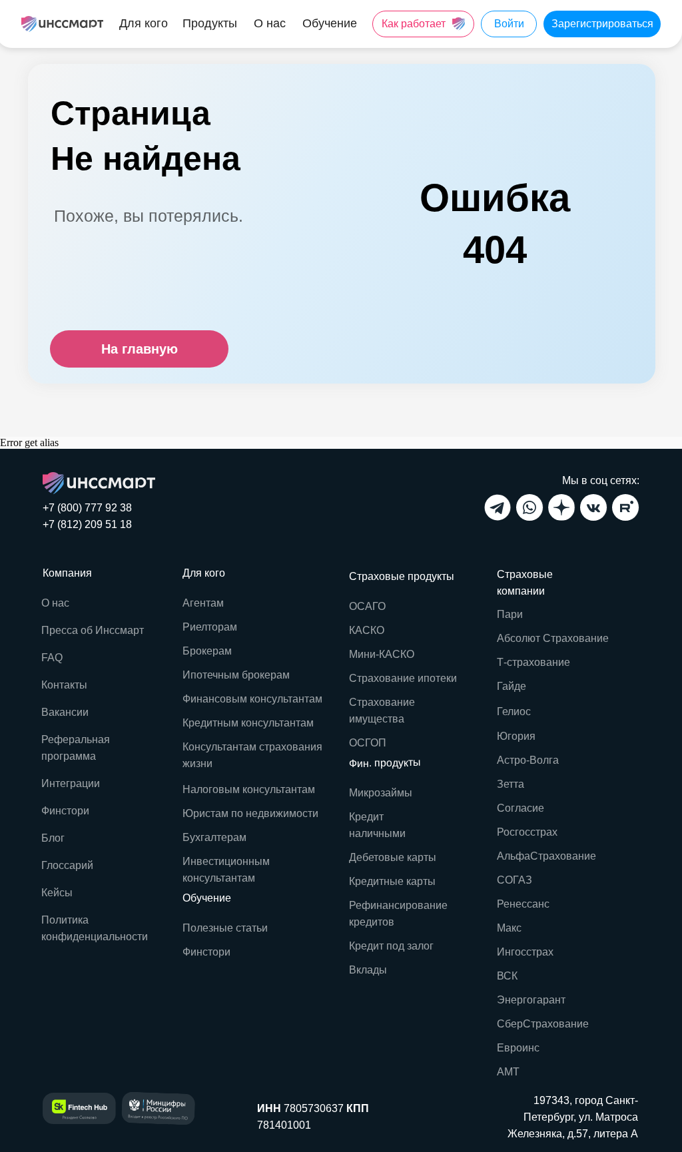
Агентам (203, 603)
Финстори (206, 952)
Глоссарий (67, 865)
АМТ (508, 1071)
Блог (53, 838)
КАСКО (366, 630)
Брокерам (207, 651)
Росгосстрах (527, 832)
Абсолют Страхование (553, 638)
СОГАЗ (514, 880)
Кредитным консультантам (248, 722)
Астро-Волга (528, 760)
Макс (509, 928)
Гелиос (514, 711)
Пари (510, 614)
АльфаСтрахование (546, 856)
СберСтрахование (543, 1023)
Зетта (510, 784)
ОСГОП (367, 742)
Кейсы (57, 892)
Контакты (64, 685)
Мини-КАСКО (381, 654)
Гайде (511, 686)
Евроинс (518, 1047)
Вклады (368, 970)
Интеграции (70, 783)
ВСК (507, 976)
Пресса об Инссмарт (92, 630)
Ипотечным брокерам (236, 675)
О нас (55, 603)
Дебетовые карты (392, 857)
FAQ (52, 657)
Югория (516, 736)
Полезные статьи (225, 928)
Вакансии (65, 712)
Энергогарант (531, 1000)
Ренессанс (523, 904)
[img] (62, 24)
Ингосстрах (525, 952)
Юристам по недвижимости (250, 813)
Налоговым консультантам (248, 789)
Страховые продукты (401, 576)
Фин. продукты (385, 762)
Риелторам (209, 627)
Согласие (520, 808)
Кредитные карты (392, 881)
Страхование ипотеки (403, 678)
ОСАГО (367, 606)
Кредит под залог (391, 946)
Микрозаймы (380, 792)
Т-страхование (533, 662)
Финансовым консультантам (252, 699)
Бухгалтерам (214, 837)
